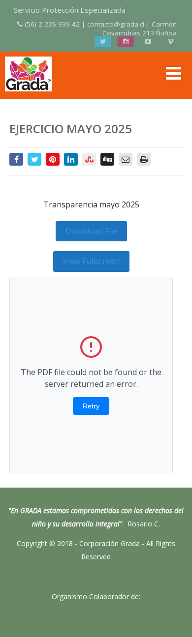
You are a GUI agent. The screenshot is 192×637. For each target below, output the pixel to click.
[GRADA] (28, 93)
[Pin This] (53, 159)
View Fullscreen (91, 261)
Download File (91, 231)
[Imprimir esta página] (144, 159)
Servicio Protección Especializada (70, 10)
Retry (91, 406)
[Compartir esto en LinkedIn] (71, 159)
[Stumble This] (89, 159)
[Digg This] (107, 159)
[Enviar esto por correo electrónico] (125, 159)
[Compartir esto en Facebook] (16, 159)
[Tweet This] (34, 159)
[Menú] (173, 73)
